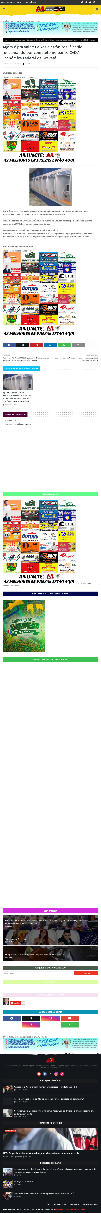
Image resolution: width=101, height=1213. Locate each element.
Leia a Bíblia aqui (30, 2)
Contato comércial (8, 2)
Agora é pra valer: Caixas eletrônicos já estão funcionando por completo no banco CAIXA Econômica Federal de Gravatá (17, 397)
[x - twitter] (86, 2)
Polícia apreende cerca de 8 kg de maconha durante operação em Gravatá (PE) (49, 1099)
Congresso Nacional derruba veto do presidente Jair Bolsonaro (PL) (35, 954)
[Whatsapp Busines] (89, 1024)
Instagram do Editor (90, 1205)
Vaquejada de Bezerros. (15, 939)
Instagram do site (60, 1205)
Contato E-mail (75, 1205)
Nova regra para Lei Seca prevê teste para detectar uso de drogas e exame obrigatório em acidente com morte (54, 1112)
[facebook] (82, 2)
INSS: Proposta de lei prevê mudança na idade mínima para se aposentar (41, 1153)
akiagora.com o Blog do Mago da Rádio (70, 1209)
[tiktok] (98, 2)
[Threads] (12, 1024)
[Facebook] (50, 1024)
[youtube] (90, 2)
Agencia (18, 40)
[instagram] (94, 2)
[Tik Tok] (89, 1018)
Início (19, 2)
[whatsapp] (70, 1024)
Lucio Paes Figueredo (13, 64)
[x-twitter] (31, 1018)
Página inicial (9, 40)
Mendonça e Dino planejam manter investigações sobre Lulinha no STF (45, 1087)
